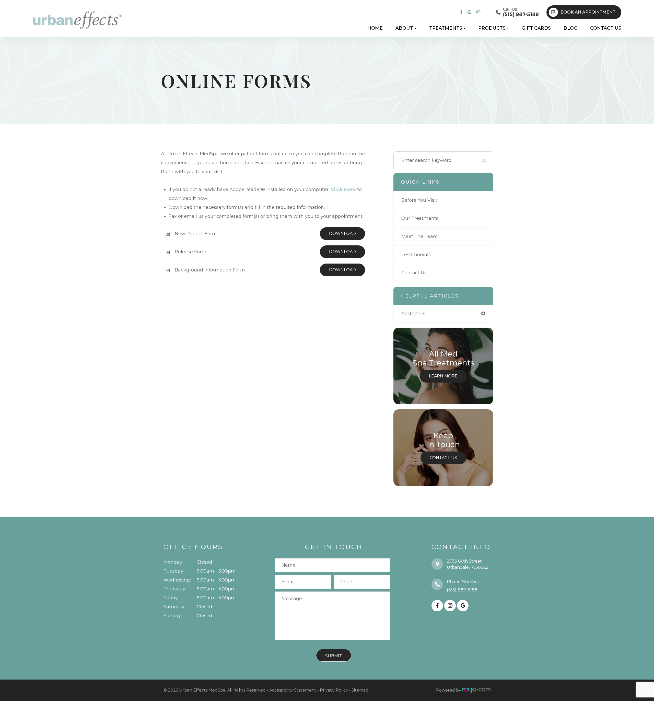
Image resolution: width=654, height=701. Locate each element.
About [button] (404, 28)
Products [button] (492, 28)
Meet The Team (419, 236)
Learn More (443, 376)
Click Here (343, 189)
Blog (570, 28)
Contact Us (605, 28)
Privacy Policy (334, 690)
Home (375, 28)
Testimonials (416, 254)
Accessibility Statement (292, 690)
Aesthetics (413, 313)
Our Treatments (419, 218)
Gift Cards (536, 28)
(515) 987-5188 (462, 590)
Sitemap (360, 690)
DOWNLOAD (342, 233)
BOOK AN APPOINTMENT (587, 12)
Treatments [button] (445, 28)
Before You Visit (419, 200)
